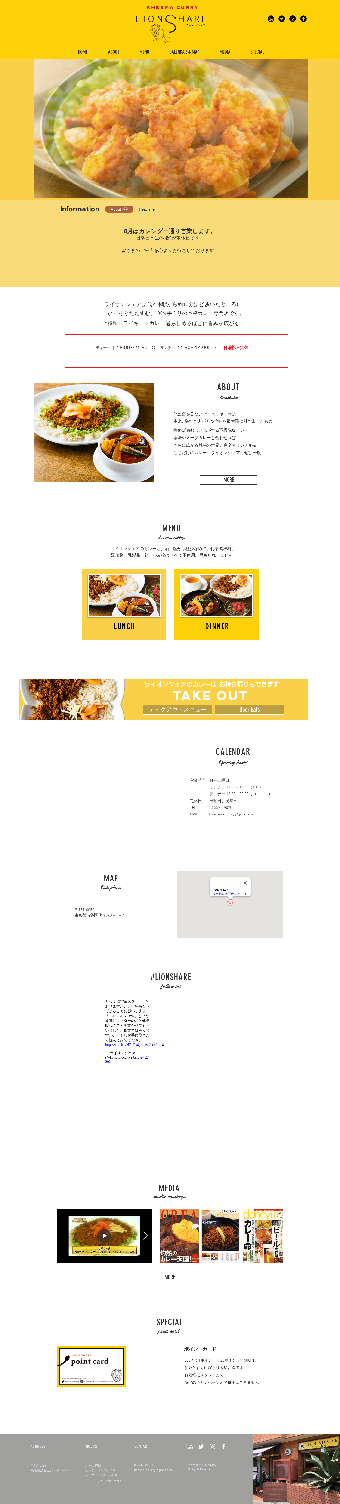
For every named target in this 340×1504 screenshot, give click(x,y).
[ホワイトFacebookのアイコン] (223, 1446)
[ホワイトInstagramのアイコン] (212, 1446)
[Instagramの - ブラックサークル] (292, 18)
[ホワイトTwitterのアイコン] (201, 1446)
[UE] (271, 18)
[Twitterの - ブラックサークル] (281, 18)
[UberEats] (189, 1446)
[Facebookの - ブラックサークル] (303, 18)
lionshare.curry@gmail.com (232, 814)
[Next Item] (145, 1235)
